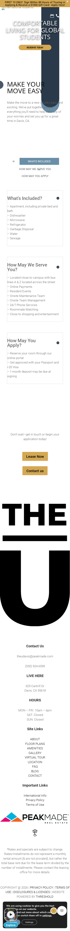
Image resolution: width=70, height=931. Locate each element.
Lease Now (35, 456)
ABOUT (35, 739)
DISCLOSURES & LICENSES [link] (31, 892)
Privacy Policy (35, 800)
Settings (29, 922)
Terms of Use (35, 804)
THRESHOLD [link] (44, 896)
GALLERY (35, 753)
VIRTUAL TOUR (35, 757)
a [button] (13, 161)
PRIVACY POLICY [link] (41, 887)
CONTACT (35, 776)
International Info (35, 795)
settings (47, 915)
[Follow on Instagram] (38, 634)
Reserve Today (35, 47)
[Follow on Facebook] (31, 634)
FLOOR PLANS (35, 744)
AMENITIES (35, 748)
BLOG (35, 771)
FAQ (35, 766)
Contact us (35, 470)
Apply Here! (58, 5)
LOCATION (35, 762)
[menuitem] (39, 161)
